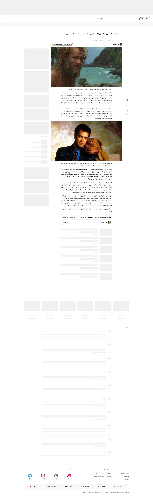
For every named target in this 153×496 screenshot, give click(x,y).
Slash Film (104, 93)
